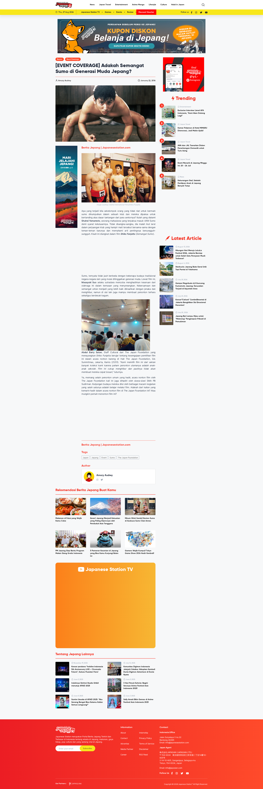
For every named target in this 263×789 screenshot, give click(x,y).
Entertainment (121, 5)
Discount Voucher (146, 12)
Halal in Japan (177, 5)
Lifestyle (152, 5)
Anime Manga (138, 5)
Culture (163, 5)
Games (108, 12)
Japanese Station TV (90, 12)
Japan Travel (105, 5)
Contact (124, 738)
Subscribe (87, 748)
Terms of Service (146, 743)
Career (124, 754)
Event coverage (73, 59)
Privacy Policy (145, 738)
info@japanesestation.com (177, 742)
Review (130, 12)
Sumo (112, 457)
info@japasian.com (173, 768)
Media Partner (127, 749)
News (92, 5)
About (123, 733)
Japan (85, 457)
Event (104, 457)
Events (119, 12)
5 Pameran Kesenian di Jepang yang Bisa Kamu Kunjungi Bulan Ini (104, 553)
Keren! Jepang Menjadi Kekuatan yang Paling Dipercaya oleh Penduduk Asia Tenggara (105, 521)
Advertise (125, 743)
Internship (143, 733)
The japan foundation (128, 457)
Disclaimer (143, 749)
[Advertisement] (118, 418)
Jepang (95, 457)
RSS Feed (143, 754)
